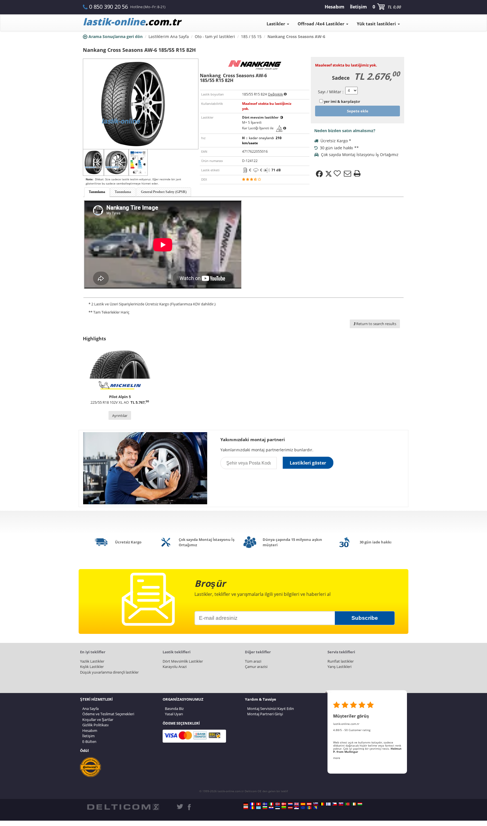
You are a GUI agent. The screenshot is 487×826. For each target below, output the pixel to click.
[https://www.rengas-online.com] (328, 804)
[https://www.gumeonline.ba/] (315, 807)
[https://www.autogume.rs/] (296, 807)
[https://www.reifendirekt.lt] (284, 807)
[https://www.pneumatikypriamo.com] (341, 804)
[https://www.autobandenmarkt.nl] (290, 804)
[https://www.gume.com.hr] (271, 807)
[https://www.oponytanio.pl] (246, 807)
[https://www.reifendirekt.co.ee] (277, 807)
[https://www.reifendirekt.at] (309, 804)
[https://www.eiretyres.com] (353, 804)
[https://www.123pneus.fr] (252, 804)
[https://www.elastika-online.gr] (258, 807)
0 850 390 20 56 (108, 6)
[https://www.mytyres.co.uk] (296, 804)
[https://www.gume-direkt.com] (315, 804)
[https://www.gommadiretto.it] (271, 804)
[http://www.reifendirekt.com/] (303, 807)
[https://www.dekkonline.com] (277, 804)
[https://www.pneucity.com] (347, 804)
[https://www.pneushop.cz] (334, 804)
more (336, 758)
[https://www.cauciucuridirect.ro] (252, 807)
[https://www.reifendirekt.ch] (258, 804)
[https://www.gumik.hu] (360, 804)
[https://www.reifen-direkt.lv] (290, 807)
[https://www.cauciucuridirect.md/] (309, 807)
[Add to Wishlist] (338, 173)
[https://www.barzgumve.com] (265, 807)
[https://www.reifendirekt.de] (246, 804)
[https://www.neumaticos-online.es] (303, 804)
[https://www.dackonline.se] (265, 804)
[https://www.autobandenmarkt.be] (322, 804)
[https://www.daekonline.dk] (284, 804)
